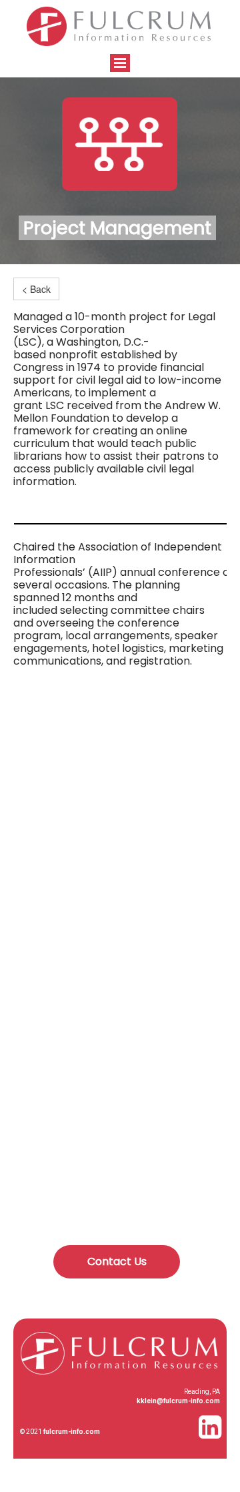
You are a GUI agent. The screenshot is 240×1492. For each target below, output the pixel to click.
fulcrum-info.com (71, 1431)
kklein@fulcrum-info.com (178, 1401)
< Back (36, 289)
